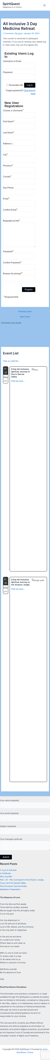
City (5, 154)
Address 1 (8, 143)
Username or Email (12, 61)
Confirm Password (12, 262)
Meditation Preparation (10, 889)
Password (7, 72)
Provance (8, 165)
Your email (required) (9, 813)
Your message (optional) (11, 839)
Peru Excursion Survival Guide (13, 886)
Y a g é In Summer (8, 870)
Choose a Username (13, 110)
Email (6, 198)
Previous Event (25, 312)
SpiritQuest (11, 4)
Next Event (25, 317)
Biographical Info (11, 220)
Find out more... (18, 381)
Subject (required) (8, 826)
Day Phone (8, 188)
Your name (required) (9, 800)
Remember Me (16, 85)
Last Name (8, 132)
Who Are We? (6, 876)
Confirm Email (10, 209)
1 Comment (8, 33)
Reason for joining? (13, 273)
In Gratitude (5, 873)
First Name (9, 121)
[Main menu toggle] (44, 5)
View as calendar (10, 361)
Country (7, 176)
